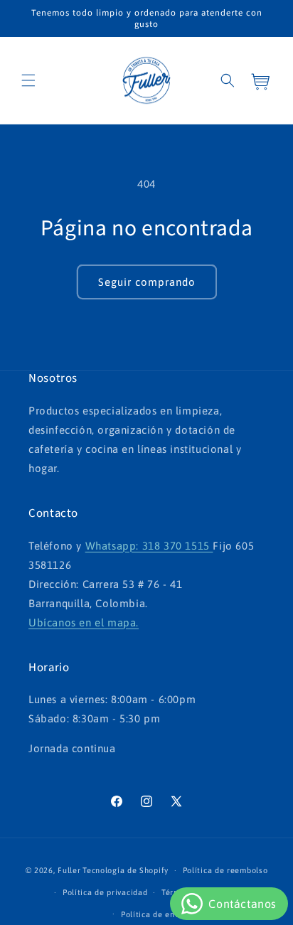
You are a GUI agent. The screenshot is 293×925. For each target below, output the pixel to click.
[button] (28, 80)
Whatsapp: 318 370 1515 (149, 546)
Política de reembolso (225, 870)
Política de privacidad (105, 892)
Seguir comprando (147, 282)
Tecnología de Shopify (125, 870)
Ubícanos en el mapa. (83, 622)
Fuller (69, 870)
